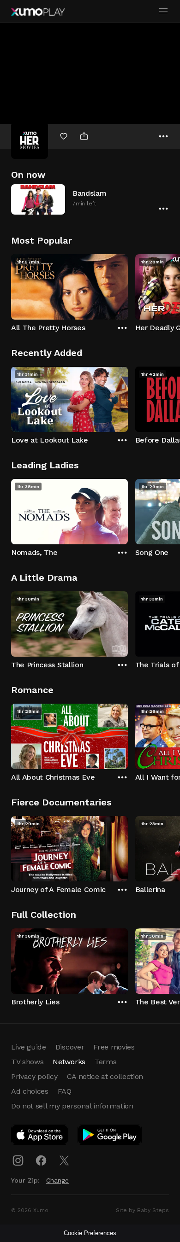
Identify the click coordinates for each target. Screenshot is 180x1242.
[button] (90, 199)
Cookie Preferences (90, 1233)
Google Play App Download (110, 1136)
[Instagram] (18, 1160)
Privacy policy (34, 1076)
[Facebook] (41, 1160)
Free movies (113, 1047)
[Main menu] (163, 11)
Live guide (28, 1047)
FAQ (65, 1091)
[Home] (38, 12)
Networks (69, 1061)
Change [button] (57, 1180)
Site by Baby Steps (142, 1210)
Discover (69, 1047)
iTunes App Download (40, 1136)
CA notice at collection (105, 1076)
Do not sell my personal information (72, 1106)
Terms (105, 1061)
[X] (64, 1160)
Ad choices (29, 1091)
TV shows (27, 1061)
